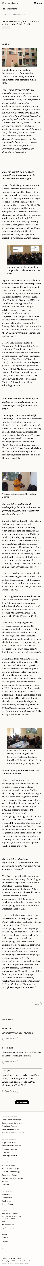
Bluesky (11, 1234)
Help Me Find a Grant (10, 1129)
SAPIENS (6, 1184)
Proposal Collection (10, 1152)
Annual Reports (8, 1204)
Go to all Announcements (14, 14)
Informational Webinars (11, 1145)
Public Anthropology (10, 1168)
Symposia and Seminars (12, 1123)
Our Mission (7, 1197)
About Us (6, 1194)
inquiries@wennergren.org (10, 1228)
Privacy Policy (16, 1258)
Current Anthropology (11, 1171)
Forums (5, 1181)
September (25, 1263)
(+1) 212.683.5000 (8, 1224)
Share (36, 1004)
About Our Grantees (10, 1126)
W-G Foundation (10, 2)
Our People (6, 1201)
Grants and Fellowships (11, 1119)
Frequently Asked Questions (13, 1132)
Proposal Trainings (9, 1149)
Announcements (9, 8)
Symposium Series (9, 1175)
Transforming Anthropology (13, 1178)
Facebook (5, 1238)
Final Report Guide (9, 1155)
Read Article (10, 1038)
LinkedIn (4, 1245)
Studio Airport (14, 1263)
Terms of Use (6, 1258)
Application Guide (9, 1142)
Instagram (5, 1241)
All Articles (22, 1102)
